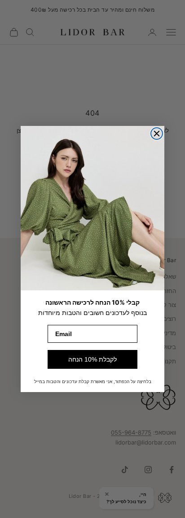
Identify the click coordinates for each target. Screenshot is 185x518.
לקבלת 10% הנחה (92, 359)
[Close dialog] (157, 133)
